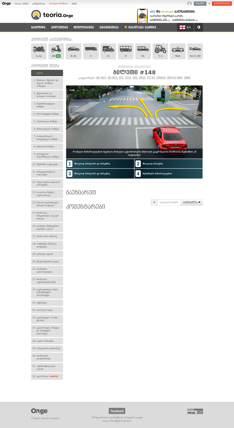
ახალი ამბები (22, 3)
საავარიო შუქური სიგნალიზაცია (43, 194)
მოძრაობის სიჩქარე (44, 236)
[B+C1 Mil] (174, 77)
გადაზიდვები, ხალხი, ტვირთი (45, 319)
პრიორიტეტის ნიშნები (46, 114)
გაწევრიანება (222, 3)
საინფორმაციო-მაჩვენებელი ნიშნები (46, 137)
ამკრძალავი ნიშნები (46, 121)
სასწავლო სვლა (42, 310)
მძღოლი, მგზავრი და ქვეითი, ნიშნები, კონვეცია (46, 83)
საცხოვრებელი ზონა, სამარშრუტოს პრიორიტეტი (45, 292)
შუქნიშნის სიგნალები (45, 164)
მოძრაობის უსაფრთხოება (41, 357)
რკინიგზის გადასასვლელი (42, 270)
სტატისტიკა (109, 27)
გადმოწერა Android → (185, 19)
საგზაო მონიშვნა (43, 341)
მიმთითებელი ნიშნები (46, 129)
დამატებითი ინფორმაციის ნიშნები (46, 155)
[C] (121, 77)
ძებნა (74, 3)
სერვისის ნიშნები (44, 146)
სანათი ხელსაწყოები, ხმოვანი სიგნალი (45, 204)
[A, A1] (101, 77)
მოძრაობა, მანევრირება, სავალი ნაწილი (45, 216)
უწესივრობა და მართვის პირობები (45, 95)
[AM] (187, 77)
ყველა (40, 73)
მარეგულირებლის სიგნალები (43, 173)
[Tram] (160, 77)
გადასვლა (190, 202)
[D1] (142, 77)
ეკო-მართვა (45, 376)
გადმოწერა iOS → (160, 19)
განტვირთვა (38, 3)
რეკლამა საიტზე (141, 27)
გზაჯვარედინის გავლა (45, 261)
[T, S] (151, 77)
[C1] (128, 77)
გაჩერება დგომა (42, 254)
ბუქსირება (39, 302)
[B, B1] (112, 77)
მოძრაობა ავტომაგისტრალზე (44, 281)
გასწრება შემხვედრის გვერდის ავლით (45, 227)
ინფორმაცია (83, 27)
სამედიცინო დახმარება (46, 348)
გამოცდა (38, 27)
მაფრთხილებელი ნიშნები (44, 105)
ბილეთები (59, 27)
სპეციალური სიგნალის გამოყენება (46, 183)
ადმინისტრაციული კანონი (44, 367)
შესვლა (200, 3)
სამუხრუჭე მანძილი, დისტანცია (44, 245)
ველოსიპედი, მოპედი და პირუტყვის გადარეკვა (45, 331)
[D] (135, 77)
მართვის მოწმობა (58, 3)
